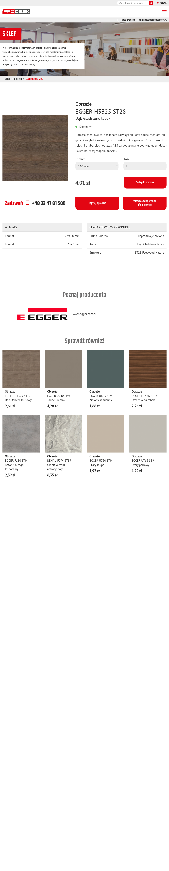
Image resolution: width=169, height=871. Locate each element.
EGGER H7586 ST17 (144, 396)
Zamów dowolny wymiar (144, 203)
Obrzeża (18, 79)
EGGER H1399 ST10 (18, 396)
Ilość (126, 159)
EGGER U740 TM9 (58, 396)
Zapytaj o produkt (97, 203)
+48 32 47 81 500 (127, 20)
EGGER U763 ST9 (143, 460)
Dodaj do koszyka (145, 182)
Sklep (7, 79)
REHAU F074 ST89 (59, 460)
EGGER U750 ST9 (100, 460)
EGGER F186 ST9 (16, 460)
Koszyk (163, 3)
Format (79, 159)
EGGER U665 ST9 (100, 396)
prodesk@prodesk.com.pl (154, 20)
